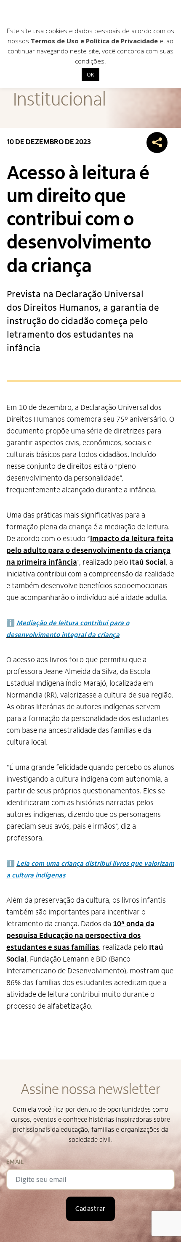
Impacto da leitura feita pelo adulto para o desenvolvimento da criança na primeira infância (89, 550)
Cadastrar (90, 1209)
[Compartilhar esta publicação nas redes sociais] (157, 142)
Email (15, 1161)
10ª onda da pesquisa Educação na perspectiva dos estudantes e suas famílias (80, 935)
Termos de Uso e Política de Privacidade (94, 41)
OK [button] (90, 74)
